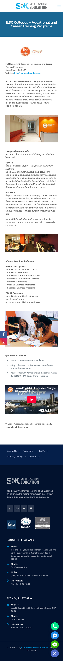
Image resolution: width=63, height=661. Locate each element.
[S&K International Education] (31, 5)
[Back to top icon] (57, 655)
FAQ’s (42, 451)
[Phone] (55, 626)
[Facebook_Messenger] (55, 635)
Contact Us (34, 456)
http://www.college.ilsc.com (27, 73)
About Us (12, 451)
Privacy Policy (15, 456)
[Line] (55, 644)
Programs (28, 451)
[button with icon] (10, 508)
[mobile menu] (59, 5)
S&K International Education (34, 647)
